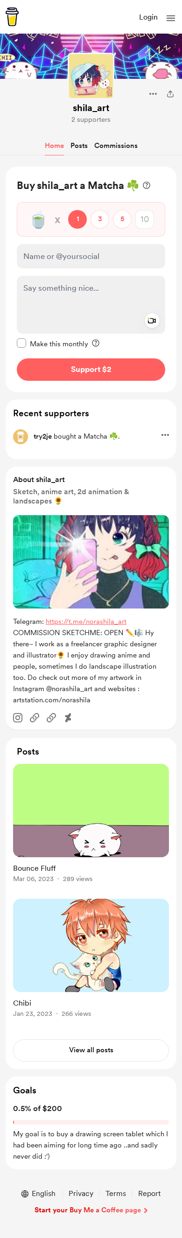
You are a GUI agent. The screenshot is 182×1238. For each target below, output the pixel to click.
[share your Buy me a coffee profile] (170, 93)
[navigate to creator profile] (91, 76)
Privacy (81, 1193)
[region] (91, 279)
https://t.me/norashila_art (86, 621)
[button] (170, 18)
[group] (91, 828)
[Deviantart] (68, 717)
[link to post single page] (91, 825)
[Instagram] (17, 717)
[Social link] (34, 717)
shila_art (91, 107)
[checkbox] (52, 343)
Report (149, 1193)
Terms (115, 1193)
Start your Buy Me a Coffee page (88, 1210)
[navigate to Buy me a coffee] (12, 16)
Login (148, 17)
